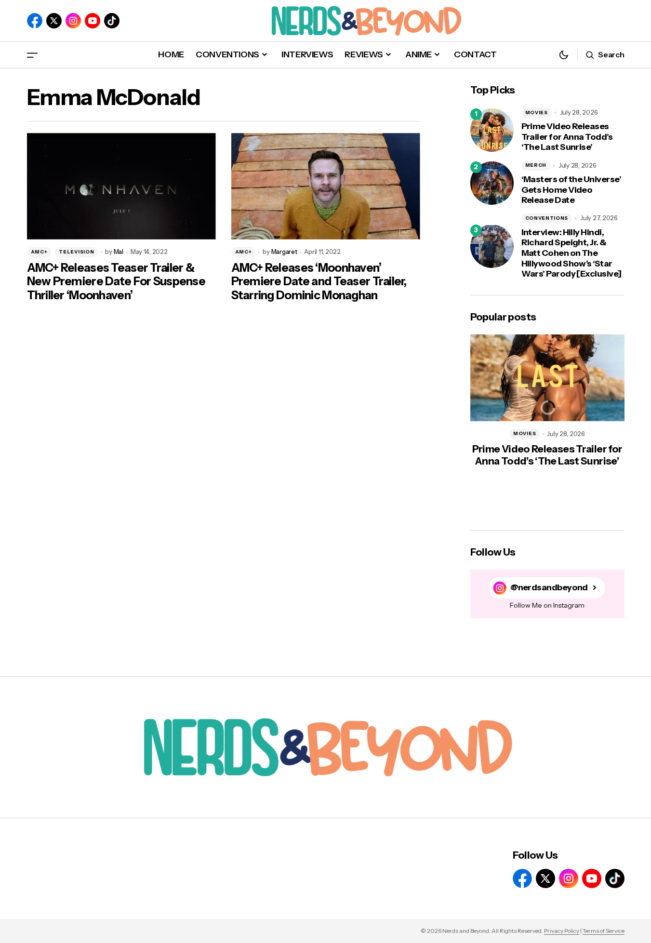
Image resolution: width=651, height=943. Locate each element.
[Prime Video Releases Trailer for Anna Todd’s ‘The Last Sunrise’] (492, 130)
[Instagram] (73, 20)
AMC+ (39, 252)
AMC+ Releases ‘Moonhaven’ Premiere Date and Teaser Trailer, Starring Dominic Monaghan (319, 282)
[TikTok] (111, 20)
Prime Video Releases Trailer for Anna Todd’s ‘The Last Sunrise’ (567, 136)
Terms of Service (603, 930)
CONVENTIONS (547, 218)
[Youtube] (92, 20)
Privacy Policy (561, 930)
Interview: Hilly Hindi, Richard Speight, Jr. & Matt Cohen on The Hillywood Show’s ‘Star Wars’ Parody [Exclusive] (571, 253)
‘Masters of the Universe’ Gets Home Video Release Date (571, 189)
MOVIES (536, 112)
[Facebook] (34, 20)
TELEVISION (76, 252)
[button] (32, 54)
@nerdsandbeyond (549, 588)
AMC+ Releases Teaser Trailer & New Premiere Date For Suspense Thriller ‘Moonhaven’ (116, 282)
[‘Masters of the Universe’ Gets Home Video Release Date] (492, 183)
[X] (54, 20)
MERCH (536, 165)
